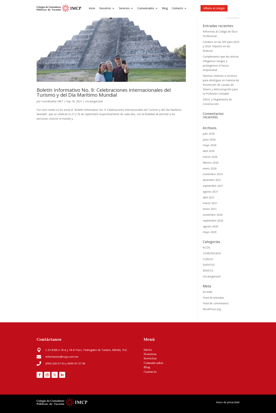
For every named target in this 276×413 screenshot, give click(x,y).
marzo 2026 (210, 157)
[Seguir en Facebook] (40, 375)
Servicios (124, 8)
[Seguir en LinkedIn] (62, 375)
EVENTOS (209, 264)
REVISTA (208, 270)
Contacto (177, 8)
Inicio (92, 8)
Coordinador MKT (52, 101)
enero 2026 (210, 168)
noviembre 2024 (212, 174)
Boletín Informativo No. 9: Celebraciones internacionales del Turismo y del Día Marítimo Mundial (104, 92)
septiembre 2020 (213, 220)
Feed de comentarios (216, 303)
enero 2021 (210, 209)
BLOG (206, 247)
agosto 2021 (210, 191)
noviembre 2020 (212, 214)
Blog (165, 8)
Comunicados (145, 8)
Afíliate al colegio (214, 8)
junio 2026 (209, 139)
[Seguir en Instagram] (47, 375)
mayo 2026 (209, 145)
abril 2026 (209, 151)
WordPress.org (212, 309)
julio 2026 (209, 133)
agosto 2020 (210, 226)
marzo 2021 (210, 203)
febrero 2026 (211, 162)
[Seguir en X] (55, 375)
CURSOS (208, 259)
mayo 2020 (209, 232)
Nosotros (105, 8)
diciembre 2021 (212, 180)
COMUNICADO (212, 253)
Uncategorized (94, 101)
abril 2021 (209, 197)
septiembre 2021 (213, 186)
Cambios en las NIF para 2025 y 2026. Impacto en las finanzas (221, 46)
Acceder (208, 292)
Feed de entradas (213, 297)
